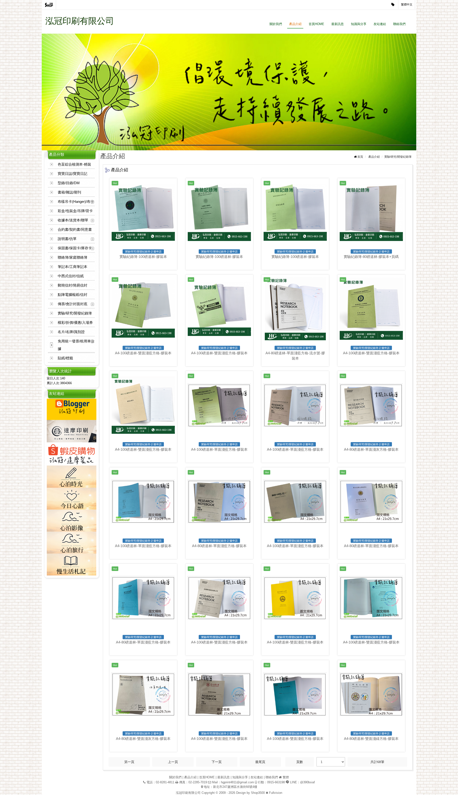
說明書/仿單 (67, 239)
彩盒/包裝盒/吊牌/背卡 (75, 211)
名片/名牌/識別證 (71, 332)
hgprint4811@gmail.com (237, 782)
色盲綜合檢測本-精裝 (74, 164)
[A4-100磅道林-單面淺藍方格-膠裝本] (219, 405)
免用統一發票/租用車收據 (76, 345)
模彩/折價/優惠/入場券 (75, 322)
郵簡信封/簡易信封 (72, 285)
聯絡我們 (399, 24)
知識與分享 (358, 24)
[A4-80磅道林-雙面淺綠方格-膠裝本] (371, 694)
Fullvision (275, 793)
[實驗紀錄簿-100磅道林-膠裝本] (143, 212)
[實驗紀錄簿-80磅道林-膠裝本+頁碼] (371, 212)
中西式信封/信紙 (71, 276)
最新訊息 (337, 24)
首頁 (360, 156)
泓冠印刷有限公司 (79, 21)
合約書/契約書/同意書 (75, 229)
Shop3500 (258, 793)
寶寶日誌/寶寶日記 (72, 174)
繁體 (286, 777)
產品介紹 (295, 24)
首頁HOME (316, 24)
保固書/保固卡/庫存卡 (75, 248)
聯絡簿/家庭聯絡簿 (72, 257)
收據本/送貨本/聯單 (73, 220)
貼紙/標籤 (65, 358)
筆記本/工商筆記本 (72, 267)
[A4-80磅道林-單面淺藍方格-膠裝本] (219, 501)
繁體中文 (406, 4)
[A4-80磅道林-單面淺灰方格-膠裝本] (371, 405)
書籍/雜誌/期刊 (69, 192)
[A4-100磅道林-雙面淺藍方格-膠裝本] (143, 308)
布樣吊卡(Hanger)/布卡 (76, 201)
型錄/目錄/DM (69, 183)
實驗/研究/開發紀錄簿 (75, 313)
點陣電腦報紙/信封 (72, 295)
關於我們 (276, 24)
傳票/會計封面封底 (72, 304)
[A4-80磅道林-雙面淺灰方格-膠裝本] (143, 694)
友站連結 (380, 24)
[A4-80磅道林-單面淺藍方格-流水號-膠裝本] (295, 308)
